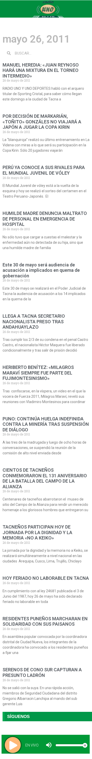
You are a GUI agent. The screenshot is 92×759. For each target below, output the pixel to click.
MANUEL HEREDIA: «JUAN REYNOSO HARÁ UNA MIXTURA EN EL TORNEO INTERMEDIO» (41, 70)
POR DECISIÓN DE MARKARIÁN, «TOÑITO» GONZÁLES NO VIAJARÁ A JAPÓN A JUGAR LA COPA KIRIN (42, 121)
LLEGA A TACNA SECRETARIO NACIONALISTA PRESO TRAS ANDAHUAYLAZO (34, 321)
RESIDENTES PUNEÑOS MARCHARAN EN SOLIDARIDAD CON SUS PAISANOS (45, 621)
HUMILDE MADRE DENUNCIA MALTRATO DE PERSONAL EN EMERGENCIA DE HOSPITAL (45, 219)
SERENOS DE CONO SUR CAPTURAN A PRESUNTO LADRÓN (42, 672)
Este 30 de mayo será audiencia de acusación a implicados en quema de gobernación (41, 270)
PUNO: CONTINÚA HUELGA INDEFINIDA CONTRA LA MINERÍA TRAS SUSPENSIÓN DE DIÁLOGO (46, 424)
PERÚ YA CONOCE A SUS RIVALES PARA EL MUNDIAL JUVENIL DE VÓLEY (44, 170)
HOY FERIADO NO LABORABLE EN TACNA (46, 578)
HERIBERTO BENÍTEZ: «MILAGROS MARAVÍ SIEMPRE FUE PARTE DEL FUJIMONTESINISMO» (38, 373)
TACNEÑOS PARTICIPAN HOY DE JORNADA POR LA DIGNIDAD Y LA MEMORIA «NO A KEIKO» (37, 532)
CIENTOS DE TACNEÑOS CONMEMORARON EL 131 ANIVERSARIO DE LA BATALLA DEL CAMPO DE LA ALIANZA (45, 478)
